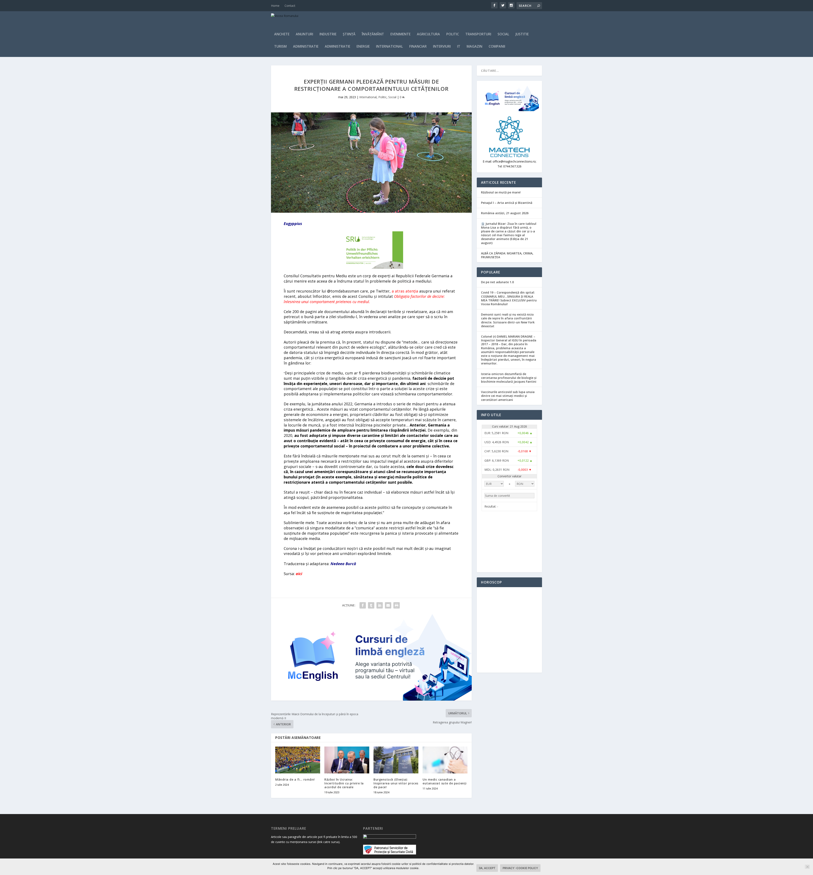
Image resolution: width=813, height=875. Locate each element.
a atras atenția (405, 291)
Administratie (305, 47)
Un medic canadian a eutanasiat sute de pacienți (445, 781)
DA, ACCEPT (487, 868)
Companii (497, 47)
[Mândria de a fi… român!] (297, 760)
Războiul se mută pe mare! (501, 192)
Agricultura (428, 34)
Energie (363, 47)
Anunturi (304, 34)
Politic (452, 34)
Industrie (327, 34)
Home (275, 6)
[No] (807, 867)
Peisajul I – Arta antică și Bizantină (506, 203)
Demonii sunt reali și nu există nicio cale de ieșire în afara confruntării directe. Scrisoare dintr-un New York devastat (508, 320)
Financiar (418, 47)
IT (458, 47)
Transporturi (478, 34)
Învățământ (373, 34)
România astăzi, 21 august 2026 (504, 213)
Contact (290, 6)
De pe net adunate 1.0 (497, 282)
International (389, 47)
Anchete (281, 34)
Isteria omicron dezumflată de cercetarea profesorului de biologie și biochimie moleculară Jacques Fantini (508, 378)
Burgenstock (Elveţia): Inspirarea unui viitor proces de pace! (395, 783)
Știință (349, 34)
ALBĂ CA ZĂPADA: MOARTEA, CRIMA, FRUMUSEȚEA (507, 255)
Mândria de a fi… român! (295, 779)
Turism (280, 47)
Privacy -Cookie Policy (520, 868)
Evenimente (400, 34)
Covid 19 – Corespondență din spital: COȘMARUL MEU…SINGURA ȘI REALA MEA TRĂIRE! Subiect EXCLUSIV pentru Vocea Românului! (509, 298)
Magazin (474, 47)
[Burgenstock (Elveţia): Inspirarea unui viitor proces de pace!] (395, 760)
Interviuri (442, 47)
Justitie (522, 34)
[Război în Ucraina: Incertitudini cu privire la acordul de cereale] (346, 760)
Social (503, 34)
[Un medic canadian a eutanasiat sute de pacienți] (445, 760)
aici (299, 573)
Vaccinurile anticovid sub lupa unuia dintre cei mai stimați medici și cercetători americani (508, 396)
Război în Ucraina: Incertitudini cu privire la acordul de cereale (344, 783)
